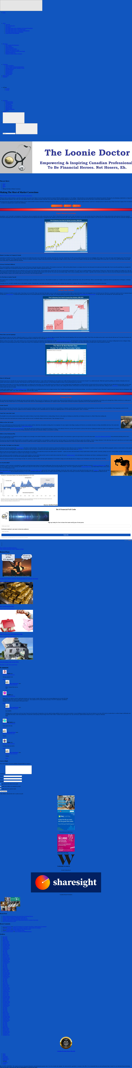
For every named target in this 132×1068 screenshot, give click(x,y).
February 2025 (6, 955)
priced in (80, 449)
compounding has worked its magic (87, 294)
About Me (8, 24)
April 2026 (5, 939)
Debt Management (10, 69)
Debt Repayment (9, 103)
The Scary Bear (67, 205)
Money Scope (6, 75)
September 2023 (6, 976)
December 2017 (6, 1031)
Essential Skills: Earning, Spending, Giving (15, 68)
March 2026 (5, 940)
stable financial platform (27, 426)
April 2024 (5, 967)
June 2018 (5, 1023)
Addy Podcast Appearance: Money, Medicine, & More (12, 549)
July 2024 (5, 964)
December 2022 (6, 987)
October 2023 (6, 975)
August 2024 (5, 962)
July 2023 (5, 979)
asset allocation (20, 448)
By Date (7, 89)
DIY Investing (9, 74)
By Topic (8, 88)
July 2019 (5, 1007)
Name (1, 776)
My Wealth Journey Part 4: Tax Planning (14, 32)
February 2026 (6, 941)
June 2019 (5, 1008)
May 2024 (5, 966)
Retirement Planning (10, 109)
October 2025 (6, 946)
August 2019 (5, 1006)
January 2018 (6, 1029)
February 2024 (6, 970)
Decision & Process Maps (11, 48)
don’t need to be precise (5, 471)
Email (1, 778)
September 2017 (6, 1034)
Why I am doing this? (10, 25)
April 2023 (5, 982)
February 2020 (6, 998)
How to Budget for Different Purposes (8, 547)
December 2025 (6, 944)
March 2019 (5, 1012)
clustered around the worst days (63, 340)
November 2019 (6, 1002)
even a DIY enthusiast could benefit (103, 436)
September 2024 (6, 961)
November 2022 (6, 989)
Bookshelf (5, 76)
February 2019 (6, 1013)
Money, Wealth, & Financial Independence (15, 66)
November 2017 (6, 1032)
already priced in (50, 338)
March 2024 (5, 969)
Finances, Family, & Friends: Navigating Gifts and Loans (15, 918)
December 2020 (6, 996)
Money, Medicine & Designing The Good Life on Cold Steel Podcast (18, 916)
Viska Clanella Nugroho (8, 931)
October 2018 (6, 1018)
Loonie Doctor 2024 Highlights (12, 33)
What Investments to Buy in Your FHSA (9, 662)
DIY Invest (5, 43)
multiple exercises (71, 455)
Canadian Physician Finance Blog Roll (66, 1051)
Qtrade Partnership (10, 47)
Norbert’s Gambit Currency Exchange (14, 53)
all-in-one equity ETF (86, 466)
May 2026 (5, 938)
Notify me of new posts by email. (9, 788)
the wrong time (9, 294)
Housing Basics (9, 71)
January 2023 (6, 986)
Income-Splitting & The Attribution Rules (22, 929)
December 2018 (6, 1016)
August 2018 (5, 1021)
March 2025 (5, 954)
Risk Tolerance (9, 106)
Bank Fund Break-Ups (10, 52)
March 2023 (5, 984)
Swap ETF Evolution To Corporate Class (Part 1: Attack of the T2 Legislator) (29, 926)
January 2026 (6, 943)
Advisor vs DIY (9, 105)
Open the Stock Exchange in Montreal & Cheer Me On (15, 917)
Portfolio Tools (9, 108)
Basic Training (9, 46)
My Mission (8, 27)
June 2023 (5, 980)
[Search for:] (9, 133)
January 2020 (6, 1000)
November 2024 (6, 959)
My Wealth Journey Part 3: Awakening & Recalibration (17, 30)
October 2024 (6, 960)
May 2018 (5, 1025)
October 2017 (6, 1033)
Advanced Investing (20, 195)
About (4, 23)
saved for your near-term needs (17, 428)
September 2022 (6, 991)
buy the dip (115, 385)
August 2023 (5, 977)
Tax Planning (8, 104)
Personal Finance (9, 101)
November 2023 (6, 974)
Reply (4, 679)
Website (1, 781)
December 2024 (6, 958)
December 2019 (6, 1001)
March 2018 (5, 1027)
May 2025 (5, 951)
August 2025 (5, 949)
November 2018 (6, 1017)
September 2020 (6, 997)
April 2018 (5, 1026)
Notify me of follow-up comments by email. (11, 786)
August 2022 (5, 992)
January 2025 (6, 956)
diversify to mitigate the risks (99, 465)
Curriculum (5, 64)
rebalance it (96, 470)
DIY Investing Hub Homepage (12, 45)
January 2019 (6, 1015)
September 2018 (6, 1020)
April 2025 (5, 953)
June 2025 (5, 950)
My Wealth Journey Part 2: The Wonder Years (15, 29)
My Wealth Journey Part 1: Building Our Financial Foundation (19, 28)
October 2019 (6, 1003)
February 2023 (6, 985)
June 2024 (5, 965)
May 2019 (5, 1010)
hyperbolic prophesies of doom (20, 389)
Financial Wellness (10, 65)
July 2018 (5, 1022)
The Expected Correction (57, 205)
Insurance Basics (9, 70)
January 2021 (6, 995)
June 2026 (5, 936)
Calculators (5, 100)
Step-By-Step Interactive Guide (12, 50)
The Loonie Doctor (11, 195)
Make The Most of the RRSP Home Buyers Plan (11, 634)
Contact (4, 111)
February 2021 (6, 993)
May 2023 (5, 981)
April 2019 (5, 1011)
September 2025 (6, 948)
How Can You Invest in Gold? (7, 606)
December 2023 (6, 972)
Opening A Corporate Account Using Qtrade (15, 51)
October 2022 (6, 990)
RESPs (7, 110)
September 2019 (6, 1005)
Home (4, 12)
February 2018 (6, 1028)
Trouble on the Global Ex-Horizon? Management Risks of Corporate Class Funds (19, 578)
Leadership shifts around (36, 470)
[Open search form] (13, 117)
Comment (2, 773)
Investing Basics (9, 73)
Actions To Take (77, 205)
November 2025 (6, 945)
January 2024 (6, 971)
